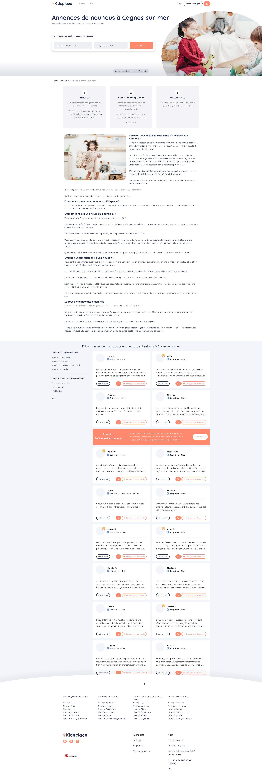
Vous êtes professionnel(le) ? (131, 71)
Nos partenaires (141, 751)
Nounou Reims (105, 715)
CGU (170, 768)
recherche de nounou (132, 205)
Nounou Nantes (175, 709)
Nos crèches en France (178, 696)
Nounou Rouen (105, 706)
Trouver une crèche (60, 369)
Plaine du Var (58, 387)
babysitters (176, 171)
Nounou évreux (175, 715)
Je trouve (141, 45)
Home (55, 80)
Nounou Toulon (140, 715)
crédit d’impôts (103, 315)
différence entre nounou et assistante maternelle (118, 190)
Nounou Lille (69, 709)
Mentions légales (176, 745)
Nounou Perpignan (107, 709)
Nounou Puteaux (175, 712)
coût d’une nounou (100, 321)
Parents (81, 3)
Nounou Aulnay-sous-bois (180, 718)
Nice (54, 399)
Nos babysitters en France (75, 696)
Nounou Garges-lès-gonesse (111, 718)
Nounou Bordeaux (141, 706)
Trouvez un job (193, 3)
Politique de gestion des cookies (180, 761)
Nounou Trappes (71, 712)
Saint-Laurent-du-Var (61, 383)
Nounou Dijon (139, 709)
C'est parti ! (200, 436)
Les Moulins (57, 391)
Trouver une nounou (60, 361)
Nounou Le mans (71, 715)
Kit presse (138, 745)
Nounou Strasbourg (142, 712)
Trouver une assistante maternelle (66, 365)
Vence (54, 395)
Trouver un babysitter (61, 357)
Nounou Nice (69, 706)
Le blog (137, 740)
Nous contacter (176, 740)
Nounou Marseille (176, 703)
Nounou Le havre (106, 712)
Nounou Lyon (139, 703)
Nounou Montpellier (177, 706)
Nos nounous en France (109, 696)
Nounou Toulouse (106, 703)
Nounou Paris (69, 703)
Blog (179, 3)
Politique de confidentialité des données (181, 753)
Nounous (65, 80)
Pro (91, 3)
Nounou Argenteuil (141, 718)
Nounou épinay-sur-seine (75, 718)
